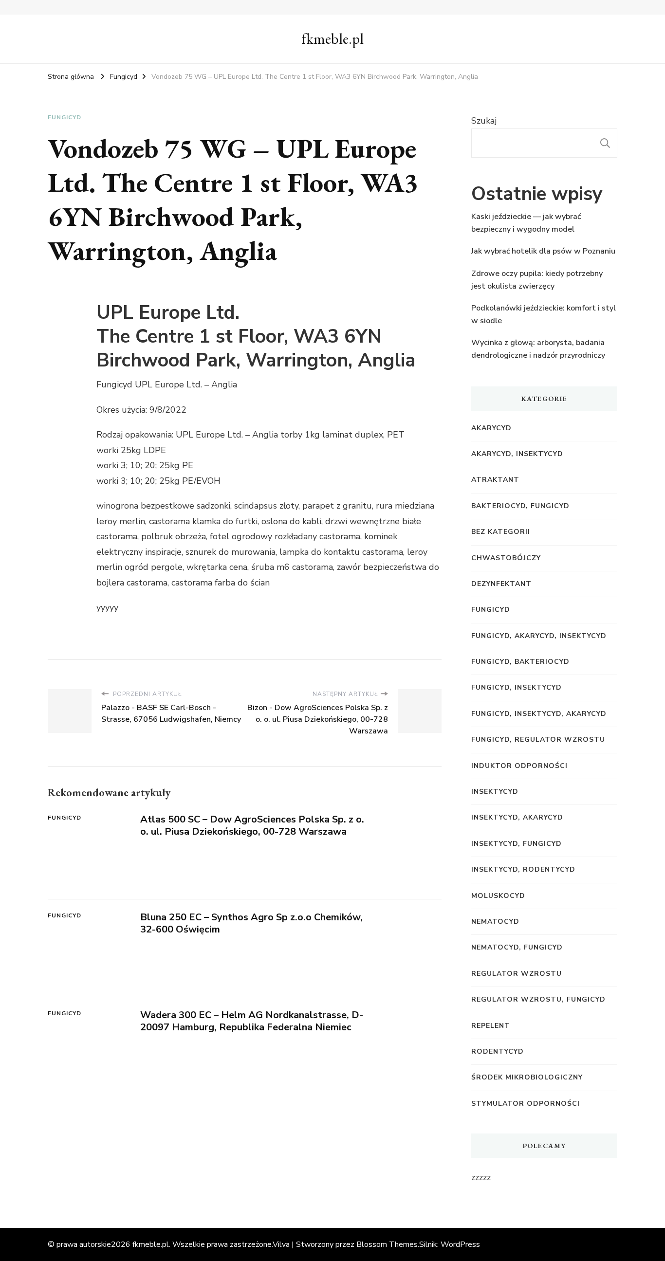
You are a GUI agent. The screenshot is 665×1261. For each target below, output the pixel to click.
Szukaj (484, 121)
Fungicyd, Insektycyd (516, 687)
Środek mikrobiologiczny (527, 1077)
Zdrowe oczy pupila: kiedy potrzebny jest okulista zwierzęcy (537, 280)
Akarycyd (491, 428)
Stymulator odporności (525, 1103)
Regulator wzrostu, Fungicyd (538, 999)
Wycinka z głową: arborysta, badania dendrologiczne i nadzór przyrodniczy (538, 349)
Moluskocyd (498, 895)
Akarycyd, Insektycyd (517, 453)
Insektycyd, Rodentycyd (523, 869)
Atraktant (495, 479)
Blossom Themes (387, 1244)
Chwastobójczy (506, 558)
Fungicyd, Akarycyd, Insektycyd (539, 635)
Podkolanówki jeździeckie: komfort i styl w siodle (543, 314)
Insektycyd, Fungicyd (516, 843)
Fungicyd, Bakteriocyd (520, 661)
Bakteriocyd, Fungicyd (520, 506)
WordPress (460, 1244)
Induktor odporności (519, 765)
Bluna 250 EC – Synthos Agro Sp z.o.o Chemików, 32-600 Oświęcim (251, 923)
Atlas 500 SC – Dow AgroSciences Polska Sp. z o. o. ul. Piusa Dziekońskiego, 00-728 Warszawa (252, 825)
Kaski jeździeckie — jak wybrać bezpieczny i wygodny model (526, 223)
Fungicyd (64, 117)
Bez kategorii (500, 531)
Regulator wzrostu (516, 973)
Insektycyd (494, 791)
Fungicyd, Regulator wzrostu (538, 739)
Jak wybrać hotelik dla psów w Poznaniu (543, 251)
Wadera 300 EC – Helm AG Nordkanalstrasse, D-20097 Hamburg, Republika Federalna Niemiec (251, 1021)
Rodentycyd (497, 1051)
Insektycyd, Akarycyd (517, 817)
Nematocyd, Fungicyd (517, 947)
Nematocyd (495, 921)
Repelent (490, 1025)
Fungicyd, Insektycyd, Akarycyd (539, 713)
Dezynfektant (501, 583)
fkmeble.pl (332, 38)
